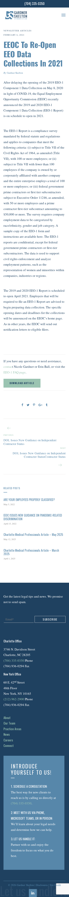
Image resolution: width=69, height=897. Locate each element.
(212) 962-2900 (13, 699)
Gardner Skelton (15, 72)
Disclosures (42, 885)
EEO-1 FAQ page (14, 372)
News (6, 734)
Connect (8, 745)
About (6, 717)
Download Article (22, 383)
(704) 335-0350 (13, 660)
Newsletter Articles (17, 31)
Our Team (9, 723)
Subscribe (50, 619)
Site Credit (55, 885)
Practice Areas (12, 729)
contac (7, 366)
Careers (8, 740)
